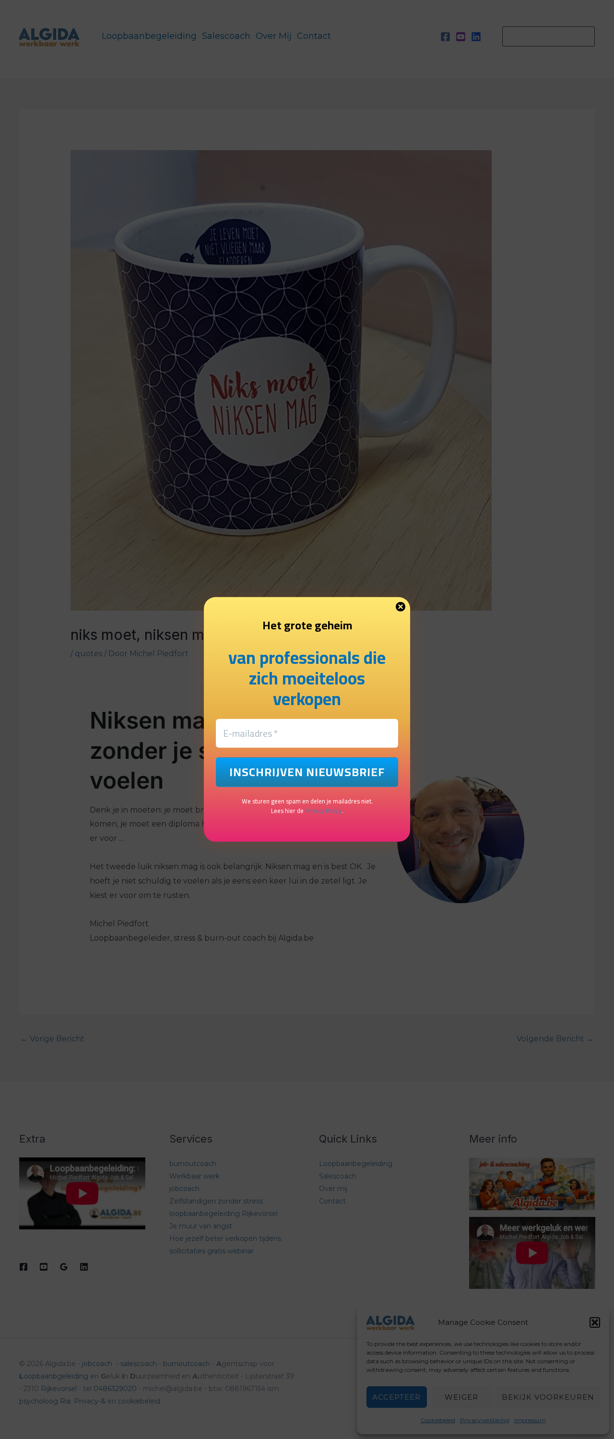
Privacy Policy (323, 810)
